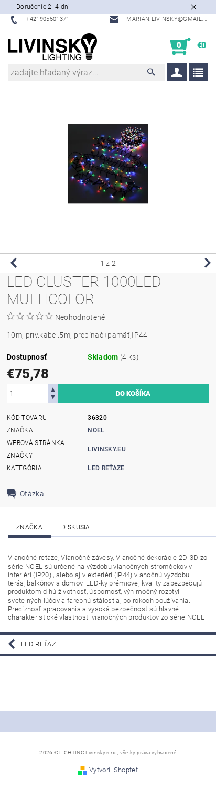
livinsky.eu (107, 449)
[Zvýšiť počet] (53, 389)
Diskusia (75, 527)
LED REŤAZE (106, 468)
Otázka (32, 494)
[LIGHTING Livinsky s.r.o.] (52, 46)
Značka (29, 527)
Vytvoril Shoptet (113, 770)
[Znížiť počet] (53, 398)
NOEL (96, 430)
